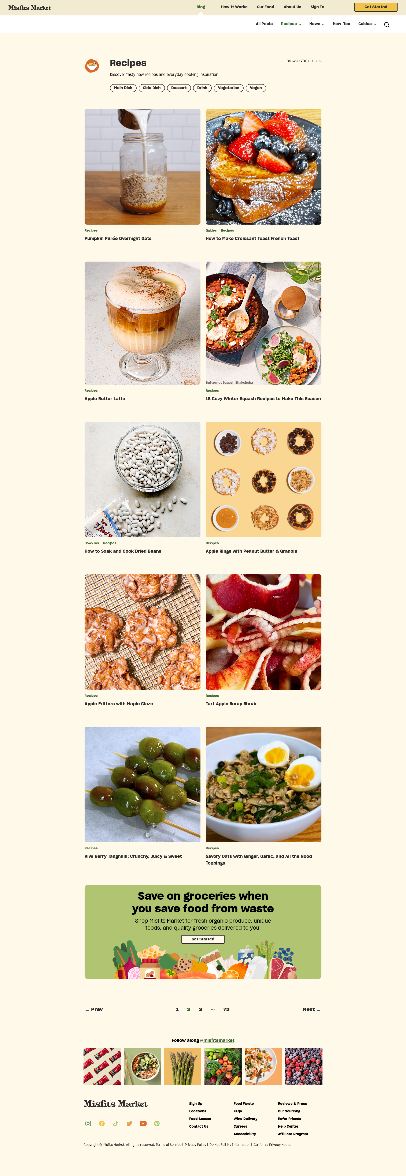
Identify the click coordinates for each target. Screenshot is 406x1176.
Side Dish (152, 88)
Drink (202, 88)
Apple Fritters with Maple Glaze (119, 704)
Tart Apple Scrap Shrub (231, 704)
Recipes (289, 24)
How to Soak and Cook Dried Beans (123, 551)
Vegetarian (228, 88)
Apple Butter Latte (105, 399)
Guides (365, 24)
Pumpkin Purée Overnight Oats (118, 239)
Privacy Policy (195, 1144)
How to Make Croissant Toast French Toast (252, 239)
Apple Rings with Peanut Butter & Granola (251, 551)
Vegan (256, 88)
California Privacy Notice (272, 1144)
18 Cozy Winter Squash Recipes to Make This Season (263, 399)
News (314, 24)
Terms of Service (168, 1144)
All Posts (264, 24)
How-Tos (341, 24)
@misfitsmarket (217, 1040)
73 (226, 1009)
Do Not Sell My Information (230, 1144)
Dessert (179, 88)
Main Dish (123, 88)
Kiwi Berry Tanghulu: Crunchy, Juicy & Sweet (133, 856)
